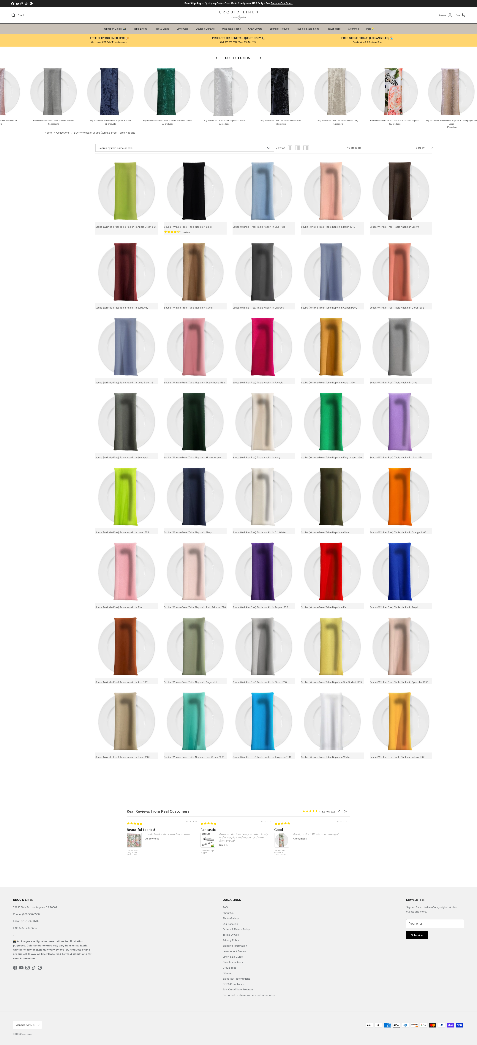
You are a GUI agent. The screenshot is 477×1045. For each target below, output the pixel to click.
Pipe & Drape (162, 28)
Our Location (230, 923)
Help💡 (370, 28)
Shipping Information (235, 945)
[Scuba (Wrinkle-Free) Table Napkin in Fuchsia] (264, 346)
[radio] (290, 148)
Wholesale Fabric (231, 28)
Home (48, 132)
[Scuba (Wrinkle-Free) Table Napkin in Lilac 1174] (401, 421)
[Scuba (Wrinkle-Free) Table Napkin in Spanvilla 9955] (401, 646)
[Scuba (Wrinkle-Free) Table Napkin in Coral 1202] (401, 272)
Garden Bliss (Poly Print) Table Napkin (280, 853)
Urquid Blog (229, 967)
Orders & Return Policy (236, 929)
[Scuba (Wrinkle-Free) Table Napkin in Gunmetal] (126, 421)
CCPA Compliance (233, 984)
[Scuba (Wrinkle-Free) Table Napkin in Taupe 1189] (126, 721)
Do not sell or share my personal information (249, 995)
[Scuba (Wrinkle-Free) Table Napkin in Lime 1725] (126, 496)
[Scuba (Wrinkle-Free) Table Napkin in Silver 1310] (264, 646)
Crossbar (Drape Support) (207, 852)
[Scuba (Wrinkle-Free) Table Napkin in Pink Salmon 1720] (195, 571)
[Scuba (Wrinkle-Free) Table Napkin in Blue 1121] (264, 191)
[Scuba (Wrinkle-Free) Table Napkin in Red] (332, 571)
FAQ (225, 907)
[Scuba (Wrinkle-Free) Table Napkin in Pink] (126, 571)
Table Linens (140, 28)
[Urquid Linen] (238, 15)
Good (278, 829)
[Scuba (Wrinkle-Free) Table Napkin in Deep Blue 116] (126, 346)
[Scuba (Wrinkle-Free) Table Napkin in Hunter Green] (195, 421)
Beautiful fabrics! (141, 829)
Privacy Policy (231, 940)
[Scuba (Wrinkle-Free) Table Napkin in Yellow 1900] (401, 721)
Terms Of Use (231, 934)
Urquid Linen (25, 1034)
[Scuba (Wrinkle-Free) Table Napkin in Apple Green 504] (126, 191)
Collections (63, 132)
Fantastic (208, 829)
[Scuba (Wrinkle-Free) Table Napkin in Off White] (264, 496)
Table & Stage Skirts (308, 28)
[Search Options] (270, 148)
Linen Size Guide (233, 956)
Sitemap (227, 973)
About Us (228, 912)
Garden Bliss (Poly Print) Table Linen (132, 853)
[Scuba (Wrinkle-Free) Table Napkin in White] (332, 721)
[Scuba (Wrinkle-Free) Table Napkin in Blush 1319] (332, 191)
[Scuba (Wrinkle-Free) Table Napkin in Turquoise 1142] (264, 721)
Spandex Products (280, 28)
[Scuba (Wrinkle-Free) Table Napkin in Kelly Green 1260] (332, 421)
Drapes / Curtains (205, 28)
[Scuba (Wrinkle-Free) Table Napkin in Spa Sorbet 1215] (332, 646)
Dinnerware (182, 28)
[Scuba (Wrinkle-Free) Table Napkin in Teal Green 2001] (195, 721)
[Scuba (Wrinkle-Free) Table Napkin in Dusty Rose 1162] (195, 346)
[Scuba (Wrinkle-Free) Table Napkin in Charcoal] (264, 272)
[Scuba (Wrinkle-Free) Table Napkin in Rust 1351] (126, 646)
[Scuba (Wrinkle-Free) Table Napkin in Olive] (332, 496)
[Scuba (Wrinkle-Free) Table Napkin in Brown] (401, 191)
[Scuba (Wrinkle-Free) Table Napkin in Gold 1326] (332, 346)
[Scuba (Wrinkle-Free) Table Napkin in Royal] (401, 571)
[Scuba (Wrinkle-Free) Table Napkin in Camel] (195, 272)
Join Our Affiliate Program (238, 989)
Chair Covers (255, 28)
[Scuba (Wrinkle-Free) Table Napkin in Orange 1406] (401, 496)
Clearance (353, 28)
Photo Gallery (231, 918)
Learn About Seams (234, 951)
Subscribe (417, 935)
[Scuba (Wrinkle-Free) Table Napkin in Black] (195, 191)
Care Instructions (233, 962)
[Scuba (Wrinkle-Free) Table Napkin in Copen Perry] (332, 272)
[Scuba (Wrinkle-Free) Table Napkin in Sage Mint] (195, 646)
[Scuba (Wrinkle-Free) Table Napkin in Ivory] (264, 421)
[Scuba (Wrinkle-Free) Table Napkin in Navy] (195, 496)
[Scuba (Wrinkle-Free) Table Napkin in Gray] (401, 346)
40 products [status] (354, 147)
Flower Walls (334, 28)
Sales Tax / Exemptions (236, 978)
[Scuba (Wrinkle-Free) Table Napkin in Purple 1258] (264, 571)
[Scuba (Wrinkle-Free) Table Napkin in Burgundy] (126, 272)
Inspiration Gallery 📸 (114, 28)
